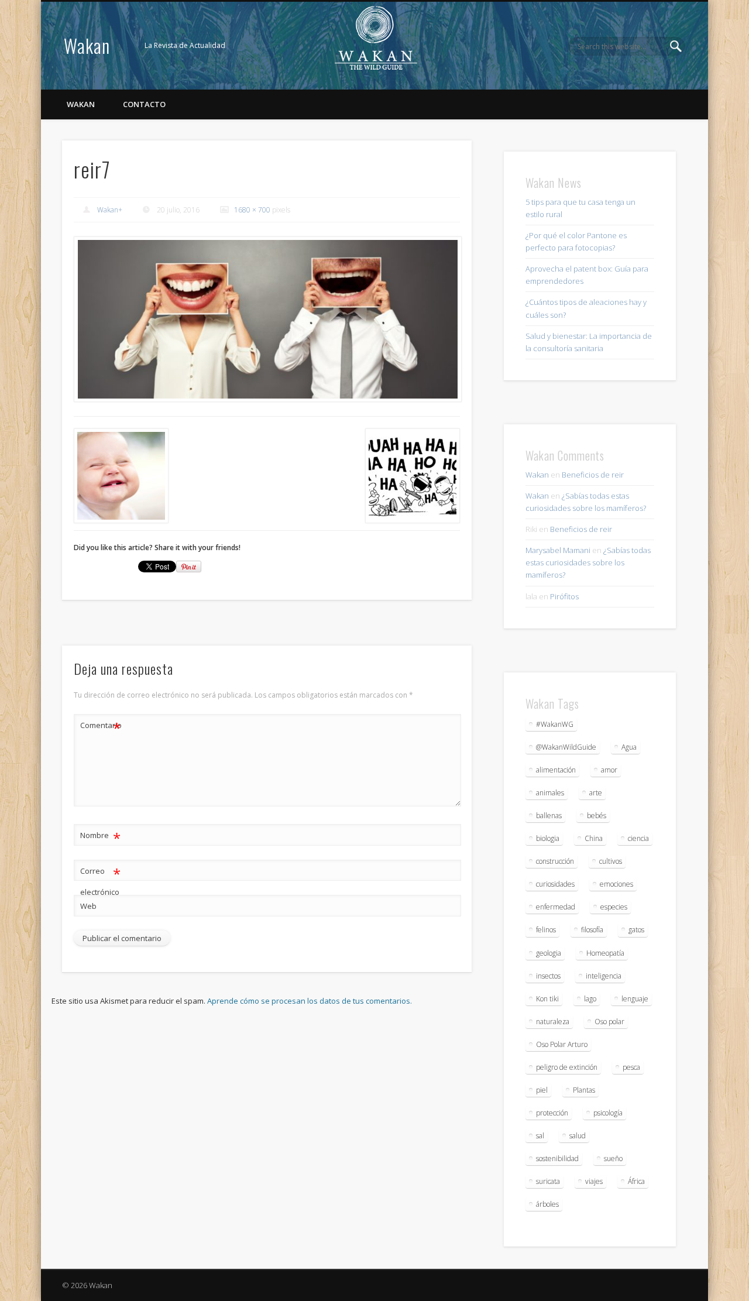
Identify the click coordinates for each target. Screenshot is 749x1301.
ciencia (638, 838)
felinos (546, 930)
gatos (636, 930)
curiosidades (555, 884)
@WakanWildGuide (566, 747)
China (594, 838)
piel (542, 1090)
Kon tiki (547, 999)
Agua (629, 747)
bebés (596, 816)
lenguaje (634, 999)
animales (550, 793)
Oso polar (609, 1022)
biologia (547, 838)
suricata (548, 1181)
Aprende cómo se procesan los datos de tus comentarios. (309, 1001)
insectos (548, 976)
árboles (547, 1204)
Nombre (100, 837)
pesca (631, 1067)
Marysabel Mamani (557, 550)
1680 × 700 (252, 210)
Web (88, 906)
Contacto (144, 104)
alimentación (556, 770)
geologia (548, 953)
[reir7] (267, 319)
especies (613, 907)
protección (552, 1113)
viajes (594, 1181)
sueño (613, 1158)
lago (590, 999)
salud (577, 1136)
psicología (608, 1113)
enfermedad (555, 907)
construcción (555, 861)
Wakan (87, 45)
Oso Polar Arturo (561, 1044)
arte (595, 793)
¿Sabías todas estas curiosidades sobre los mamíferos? (588, 562)
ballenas (549, 816)
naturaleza (552, 1022)
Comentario (100, 727)
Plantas (584, 1090)
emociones (616, 884)
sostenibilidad (557, 1158)
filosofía (592, 930)
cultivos (610, 861)
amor (609, 770)
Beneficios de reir (593, 474)
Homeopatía (605, 953)
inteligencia (603, 976)
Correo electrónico (100, 880)
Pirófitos (564, 596)
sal (540, 1136)
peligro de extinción (566, 1067)
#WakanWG (554, 724)
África (636, 1181)
